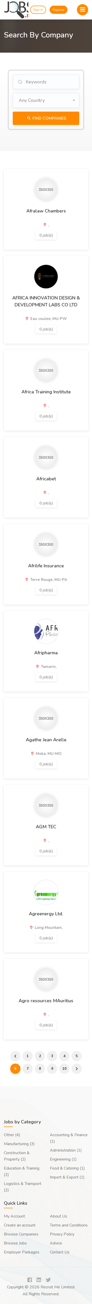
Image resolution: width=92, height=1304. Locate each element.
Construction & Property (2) (17, 1156)
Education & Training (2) (21, 1171)
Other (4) (12, 1135)
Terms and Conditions (69, 1225)
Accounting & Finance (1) (69, 1138)
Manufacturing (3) (19, 1144)
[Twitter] (48, 1280)
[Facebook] (29, 1280)
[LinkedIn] (39, 1280)
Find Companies (48, 118)
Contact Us (60, 1252)
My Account (14, 1216)
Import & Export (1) (67, 1177)
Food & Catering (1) (67, 1168)
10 (64, 1068)
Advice (56, 1243)
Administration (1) (66, 1150)
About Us (58, 1216)
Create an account (20, 1225)
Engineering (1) (63, 1159)
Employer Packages (21, 1252)
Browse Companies (21, 1234)
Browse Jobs (15, 1243)
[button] (46, 100)
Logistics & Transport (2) (22, 1187)
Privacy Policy (62, 1234)
